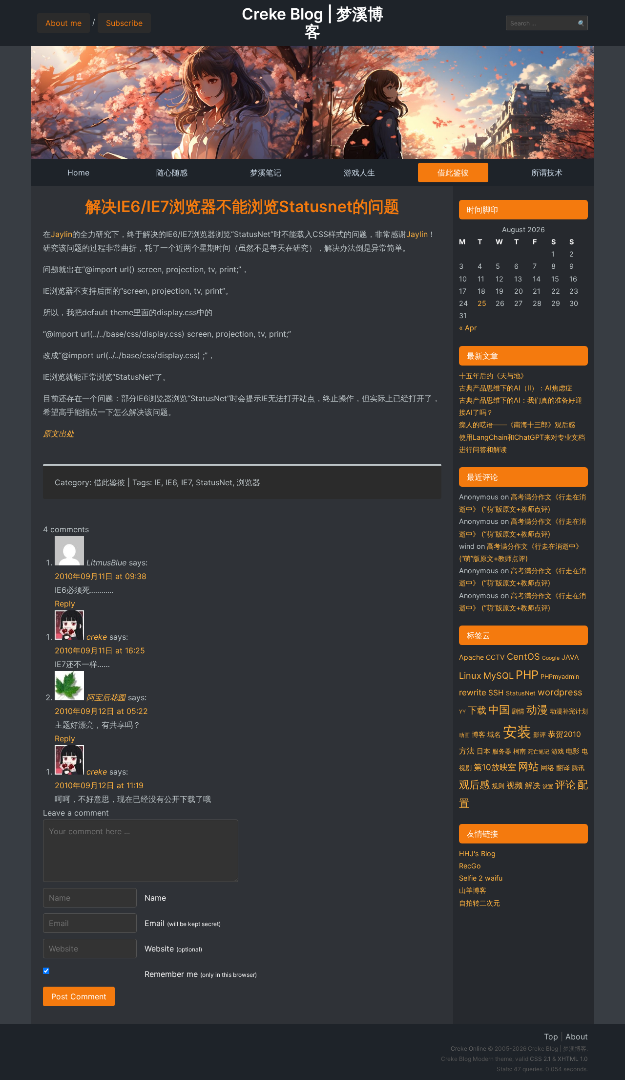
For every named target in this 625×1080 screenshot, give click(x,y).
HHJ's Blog (477, 853)
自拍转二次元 (479, 903)
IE (157, 482)
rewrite (472, 692)
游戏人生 (359, 172)
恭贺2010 (564, 734)
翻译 (563, 767)
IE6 (171, 482)
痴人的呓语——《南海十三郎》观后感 (517, 424)
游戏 (557, 751)
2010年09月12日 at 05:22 (101, 711)
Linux (470, 675)
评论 (565, 784)
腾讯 (578, 768)
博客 (478, 734)
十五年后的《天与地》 (493, 375)
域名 (494, 734)
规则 (498, 786)
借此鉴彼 (453, 172)
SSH (496, 692)
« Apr (468, 328)
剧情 (518, 711)
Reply (65, 603)
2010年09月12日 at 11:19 (99, 785)
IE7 (186, 482)
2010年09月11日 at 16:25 (100, 650)
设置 (547, 786)
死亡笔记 (538, 752)
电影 (573, 751)
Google (551, 658)
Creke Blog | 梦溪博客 (312, 22)
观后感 (474, 784)
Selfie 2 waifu (480, 878)
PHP (527, 675)
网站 (528, 766)
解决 (533, 785)
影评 (539, 734)
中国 (499, 709)
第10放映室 (495, 767)
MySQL (498, 675)
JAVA (570, 657)
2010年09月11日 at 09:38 (100, 576)
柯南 (519, 751)
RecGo (470, 866)
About (576, 1036)
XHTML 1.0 (573, 1058)
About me (63, 23)
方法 (467, 751)
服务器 (501, 751)
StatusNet (214, 482)
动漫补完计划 (569, 711)
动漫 (537, 709)
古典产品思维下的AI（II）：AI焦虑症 (515, 388)
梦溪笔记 (265, 172)
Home (78, 172)
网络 (547, 767)
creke (96, 637)
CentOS (523, 656)
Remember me (201, 974)
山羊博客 (472, 890)
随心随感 (172, 172)
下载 (477, 710)
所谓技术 (546, 172)
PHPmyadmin (560, 676)
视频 (514, 785)
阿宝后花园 (105, 697)
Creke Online (468, 1048)
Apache (471, 657)
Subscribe (124, 23)
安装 (517, 731)
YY (462, 712)
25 (482, 303)
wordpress (560, 692)
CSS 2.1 (540, 1058)
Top (551, 1036)
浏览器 (248, 482)
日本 (483, 751)
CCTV (495, 657)
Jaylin (61, 234)
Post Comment (78, 996)
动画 (464, 735)
